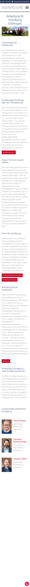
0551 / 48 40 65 (6, 1)
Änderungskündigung (10, 280)
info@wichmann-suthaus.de (21, 1)
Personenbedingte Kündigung (12, 275)
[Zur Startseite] (12, 9)
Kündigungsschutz (9, 152)
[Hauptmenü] (27, 7)
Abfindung (6, 361)
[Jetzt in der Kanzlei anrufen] (27, 584)
